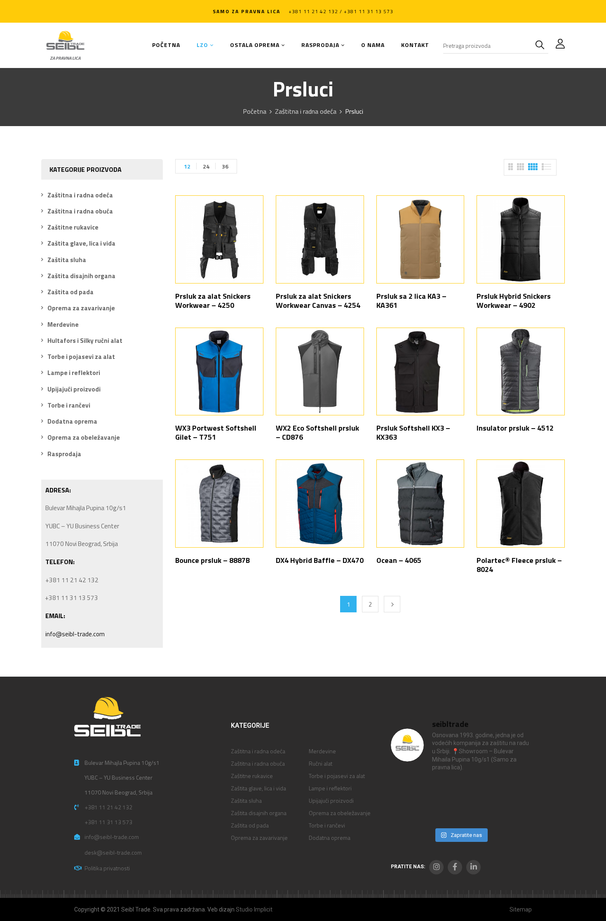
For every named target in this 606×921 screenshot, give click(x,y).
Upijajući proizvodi (74, 389)
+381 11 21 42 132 (108, 807)
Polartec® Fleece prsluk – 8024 (519, 565)
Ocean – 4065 (398, 560)
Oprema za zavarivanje (81, 308)
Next (392, 604)
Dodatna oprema (72, 421)
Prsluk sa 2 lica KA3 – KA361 (411, 301)
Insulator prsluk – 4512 (515, 428)
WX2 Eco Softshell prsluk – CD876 (317, 432)
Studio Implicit (254, 909)
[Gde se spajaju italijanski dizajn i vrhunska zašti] (442, 812)
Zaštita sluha (66, 260)
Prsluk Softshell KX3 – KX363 (413, 432)
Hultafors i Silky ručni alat (84, 340)
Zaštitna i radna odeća (305, 111)
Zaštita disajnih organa (81, 276)
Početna (254, 111)
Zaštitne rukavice (73, 227)
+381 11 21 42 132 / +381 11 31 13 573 (341, 11)
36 (225, 166)
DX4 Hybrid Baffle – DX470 (320, 560)
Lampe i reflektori (73, 372)
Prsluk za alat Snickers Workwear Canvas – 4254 (318, 301)
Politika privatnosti (107, 868)
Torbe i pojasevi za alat (81, 356)
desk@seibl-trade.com (113, 852)
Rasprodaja (64, 454)
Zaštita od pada (70, 292)
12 (187, 166)
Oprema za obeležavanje (83, 437)
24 (206, 166)
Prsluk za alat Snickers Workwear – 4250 (213, 301)
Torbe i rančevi (68, 405)
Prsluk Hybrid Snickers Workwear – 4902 (514, 301)
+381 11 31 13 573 (108, 822)
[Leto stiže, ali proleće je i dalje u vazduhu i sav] (442, 790)
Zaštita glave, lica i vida (81, 243)
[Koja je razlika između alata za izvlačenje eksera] (407, 790)
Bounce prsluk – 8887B (212, 560)
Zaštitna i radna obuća (80, 211)
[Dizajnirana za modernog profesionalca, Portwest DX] (407, 812)
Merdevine (63, 324)
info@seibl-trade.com (75, 634)
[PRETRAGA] (541, 45)
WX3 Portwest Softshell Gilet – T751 (215, 432)
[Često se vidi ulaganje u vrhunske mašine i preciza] (514, 790)
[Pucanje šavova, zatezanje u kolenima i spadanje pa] (478, 790)
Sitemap (521, 909)
